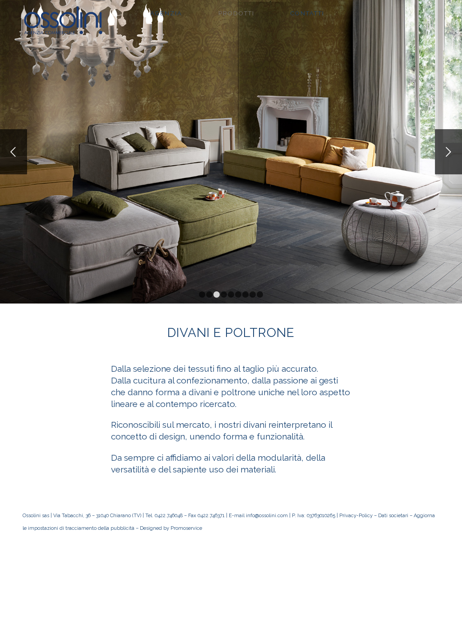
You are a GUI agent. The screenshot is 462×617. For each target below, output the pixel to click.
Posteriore (448, 151)
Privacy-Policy (356, 516)
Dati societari (393, 516)
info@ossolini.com (267, 516)
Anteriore (13, 151)
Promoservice (186, 528)
